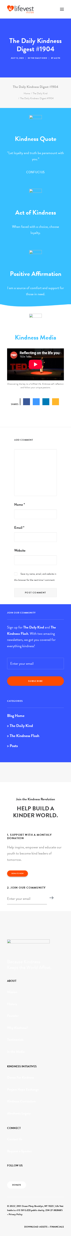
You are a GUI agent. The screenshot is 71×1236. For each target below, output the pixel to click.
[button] (62, 9)
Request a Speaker (19, 1151)
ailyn (57, 58)
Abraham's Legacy (19, 1113)
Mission (12, 991)
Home (27, 93)
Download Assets (36, 1227)
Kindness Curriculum (21, 1101)
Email (19, 527)
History (12, 1003)
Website (19, 550)
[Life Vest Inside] (20, 9)
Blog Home (15, 716)
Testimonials (15, 1039)
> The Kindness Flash (23, 736)
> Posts (12, 746)
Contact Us (14, 1139)
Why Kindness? (17, 1027)
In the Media (15, 1051)
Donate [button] (16, 1185)
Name (19, 504)
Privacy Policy (15, 1214)
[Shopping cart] (50, 9)
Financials (57, 1227)
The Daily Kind (39, 58)
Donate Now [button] (17, 873)
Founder (13, 1015)
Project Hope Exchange (23, 1089)
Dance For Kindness (20, 1077)
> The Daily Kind (20, 726)
